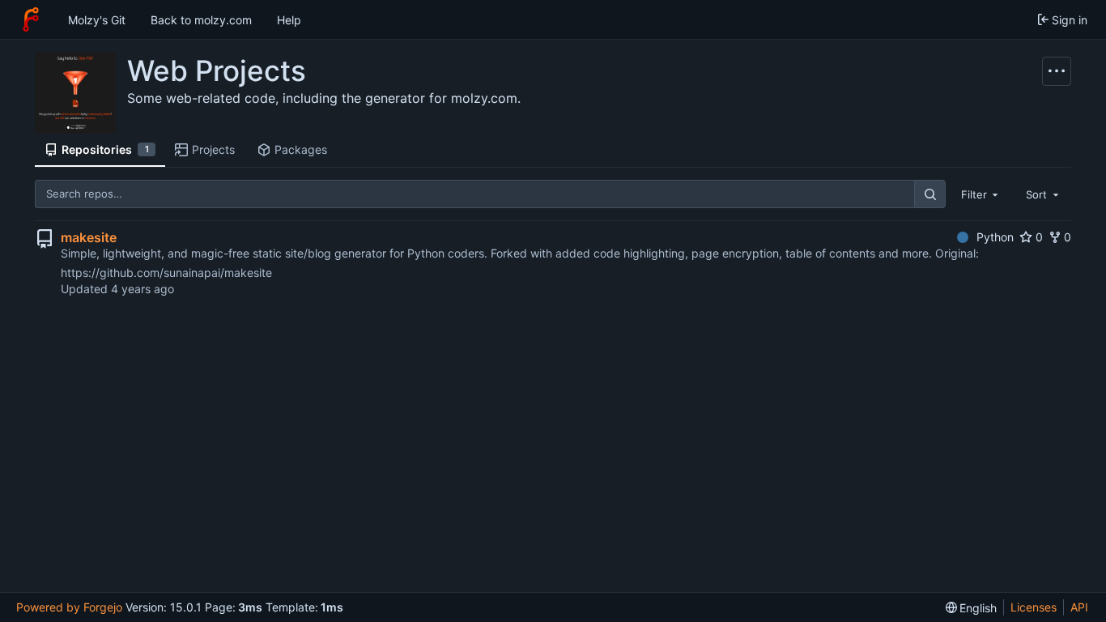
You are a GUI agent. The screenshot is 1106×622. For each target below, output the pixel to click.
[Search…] (929, 194)
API (1079, 607)
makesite (89, 237)
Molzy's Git (96, 20)
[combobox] (981, 193)
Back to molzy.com (201, 20)
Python (995, 237)
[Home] (30, 19)
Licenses (1033, 607)
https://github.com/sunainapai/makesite (166, 272)
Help (289, 20)
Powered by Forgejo (69, 607)
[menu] (972, 608)
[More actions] (1056, 71)
